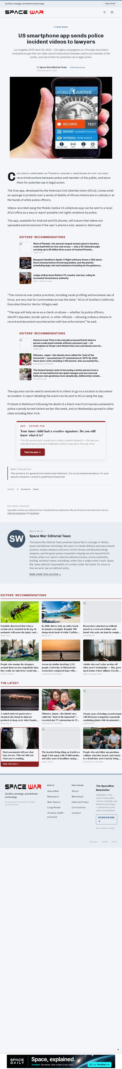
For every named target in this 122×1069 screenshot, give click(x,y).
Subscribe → (106, 819)
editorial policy (61, 568)
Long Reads (54, 807)
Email (36, 489)
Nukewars (53, 796)
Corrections (79, 807)
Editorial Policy (80, 802)
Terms (105, 842)
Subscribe (110, 4)
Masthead (77, 796)
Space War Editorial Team (53, 67)
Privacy (94, 842)
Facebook (25, 489)
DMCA (114, 842)
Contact (76, 812)
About (75, 791)
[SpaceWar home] (24, 12)
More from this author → (45, 574)
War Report (54, 802)
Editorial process (77, 67)
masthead (34, 513)
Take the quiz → (32, 452)
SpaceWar (53, 791)
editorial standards (16, 513)
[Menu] (112, 12)
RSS (112, 828)
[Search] (104, 12)
